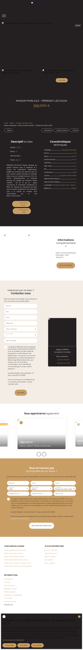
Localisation (58, 487)
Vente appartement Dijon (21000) (15, 550)
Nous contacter (50, 563)
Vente (6, 123)
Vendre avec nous (51, 553)
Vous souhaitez (9, 333)
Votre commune (11, 329)
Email (7, 317)
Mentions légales (10, 592)
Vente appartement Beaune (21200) (16, 560)
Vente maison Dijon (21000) (13, 553)
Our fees (7, 582)
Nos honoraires (9, 585)
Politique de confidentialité (13, 595)
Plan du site (8, 598)
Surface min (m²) (37, 493)
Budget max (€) (14, 493)
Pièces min (59, 493)
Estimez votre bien (51, 550)
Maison (12, 123)
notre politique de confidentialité (13, 640)
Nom (7, 311)
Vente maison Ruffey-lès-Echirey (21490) (18, 566)
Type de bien (35, 487)
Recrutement (8, 579)
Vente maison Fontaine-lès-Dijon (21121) (17, 563)
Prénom (8, 306)
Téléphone (9, 323)
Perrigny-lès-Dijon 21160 (24, 123)
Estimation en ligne (10, 589)
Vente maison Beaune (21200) (14, 556)
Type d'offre (11, 487)
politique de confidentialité (27, 384)
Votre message (11, 340)
